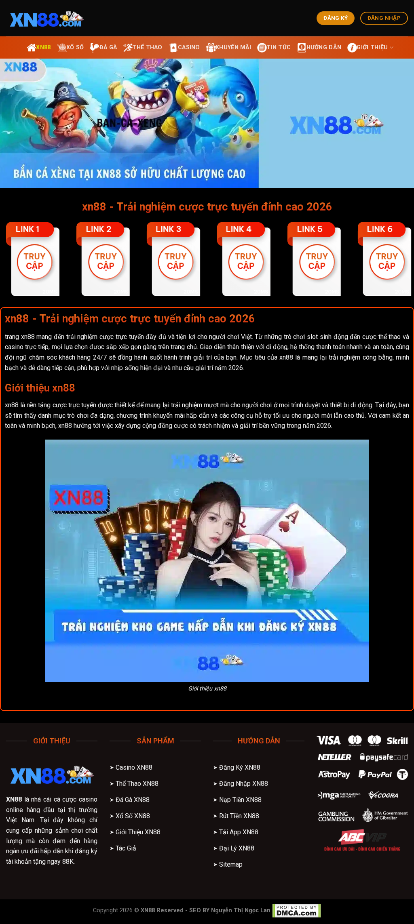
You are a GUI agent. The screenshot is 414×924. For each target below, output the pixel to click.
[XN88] (46, 18)
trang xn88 (20, 337)
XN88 (14, 799)
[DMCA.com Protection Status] (296, 910)
